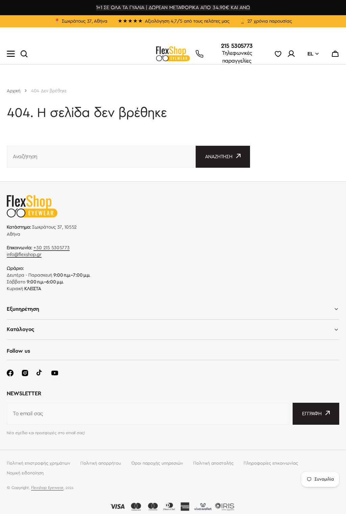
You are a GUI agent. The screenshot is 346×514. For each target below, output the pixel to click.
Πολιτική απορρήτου (100, 463)
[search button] (24, 54)
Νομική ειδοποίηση (25, 473)
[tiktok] (39, 373)
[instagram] (25, 373)
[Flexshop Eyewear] (173, 53)
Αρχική (13, 91)
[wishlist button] (278, 54)
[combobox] (100, 157)
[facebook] (10, 373)
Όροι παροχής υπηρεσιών (157, 463)
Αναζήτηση (218, 157)
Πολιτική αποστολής (213, 463)
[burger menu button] (11, 54)
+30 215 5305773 (51, 248)
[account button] (291, 54)
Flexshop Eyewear (47, 487)
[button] (335, 54)
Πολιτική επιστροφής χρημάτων (38, 463)
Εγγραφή (312, 414)
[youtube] (54, 373)
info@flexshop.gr (24, 254)
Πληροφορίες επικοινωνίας (271, 463)
